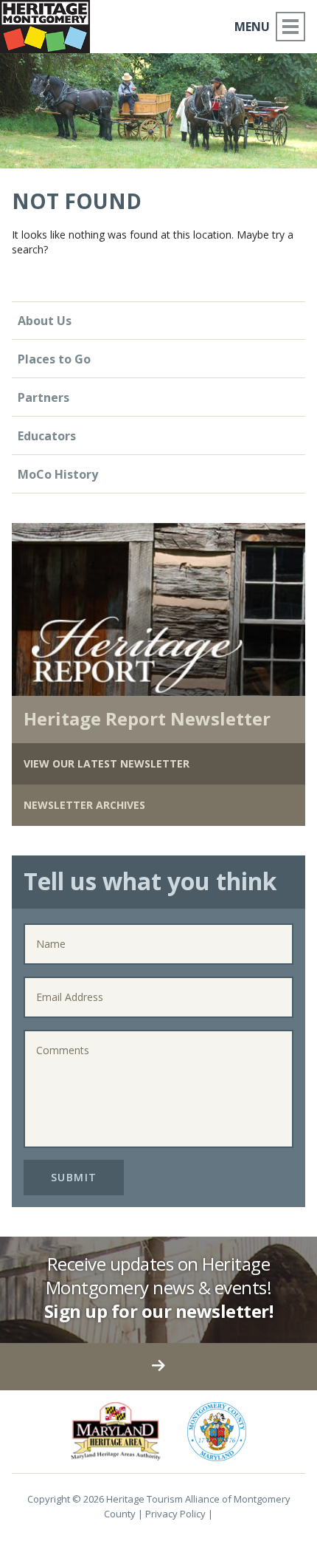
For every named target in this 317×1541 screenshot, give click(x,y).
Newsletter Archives (84, 805)
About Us (45, 320)
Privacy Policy (175, 1513)
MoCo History (58, 474)
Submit (74, 1177)
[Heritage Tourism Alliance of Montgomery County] (51, 24)
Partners (43, 397)
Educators (47, 436)
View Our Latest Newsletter (106, 763)
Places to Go (54, 359)
